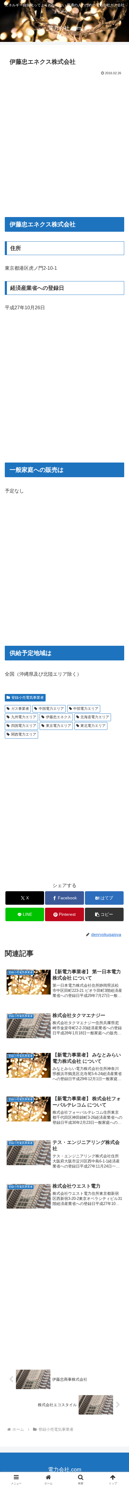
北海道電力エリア (94, 717)
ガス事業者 (20, 709)
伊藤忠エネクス (58, 717)
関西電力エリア (23, 734)
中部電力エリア (85, 709)
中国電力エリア (51, 709)
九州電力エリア (23, 717)
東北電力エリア (93, 726)
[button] (104, 914)
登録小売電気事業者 (27, 697)
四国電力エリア (23, 726)
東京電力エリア (58, 726)
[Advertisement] (64, 144)
